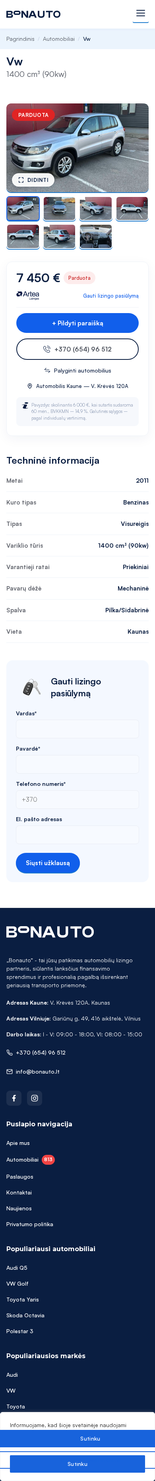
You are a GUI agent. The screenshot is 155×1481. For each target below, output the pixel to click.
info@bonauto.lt (38, 1071)
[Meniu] (141, 14)
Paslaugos (19, 1176)
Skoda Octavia (25, 1315)
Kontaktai (19, 1192)
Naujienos (19, 1208)
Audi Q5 (16, 1267)
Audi (12, 1374)
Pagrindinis (20, 38)
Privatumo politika (29, 1224)
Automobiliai (59, 38)
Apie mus (18, 1142)
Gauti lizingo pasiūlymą (111, 295)
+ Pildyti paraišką (77, 323)
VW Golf (17, 1283)
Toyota (15, 1406)
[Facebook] (13, 1098)
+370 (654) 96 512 (83, 349)
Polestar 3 (19, 1331)
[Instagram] (34, 1098)
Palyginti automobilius (82, 370)
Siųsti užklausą (48, 863)
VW (10, 1390)
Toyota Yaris (22, 1299)
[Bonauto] (33, 14)
